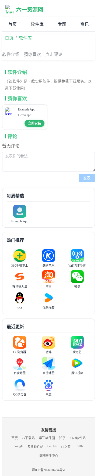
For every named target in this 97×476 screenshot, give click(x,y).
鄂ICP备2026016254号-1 (48, 470)
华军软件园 (47, 438)
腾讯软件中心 (48, 456)
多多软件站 (35, 447)
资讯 (84, 24)
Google (18, 446)
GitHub (52, 446)
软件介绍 (10, 54)
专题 (62, 24)
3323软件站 (78, 438)
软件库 (37, 24)
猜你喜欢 (32, 54)
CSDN (79, 446)
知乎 (62, 438)
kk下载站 (28, 438)
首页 (12, 24)
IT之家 (66, 447)
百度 (14, 438)
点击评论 (54, 54)
